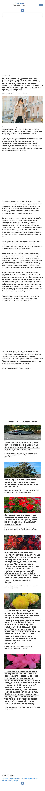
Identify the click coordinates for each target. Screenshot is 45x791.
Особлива (19, 3)
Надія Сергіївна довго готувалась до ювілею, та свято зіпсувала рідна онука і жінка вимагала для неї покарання (21, 483)
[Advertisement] (22, 45)
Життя (25, 93)
